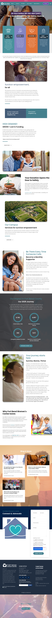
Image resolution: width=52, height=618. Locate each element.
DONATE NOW (7, 145)
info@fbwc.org (32, 113)
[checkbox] (39, 542)
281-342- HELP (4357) (12, 113)
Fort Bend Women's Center (9, 475)
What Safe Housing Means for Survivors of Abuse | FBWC (11, 492)
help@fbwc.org (11, 115)
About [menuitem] (12, 3)
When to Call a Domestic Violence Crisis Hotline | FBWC (37, 467)
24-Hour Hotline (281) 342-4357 (25, 572)
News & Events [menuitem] (36, 3)
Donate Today (25, 608)
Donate (45, 3)
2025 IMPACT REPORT (25, 345)
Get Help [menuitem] (22, 3)
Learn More (8, 239)
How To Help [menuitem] (29, 3)
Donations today (28, 192)
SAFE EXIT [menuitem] (26, 0)
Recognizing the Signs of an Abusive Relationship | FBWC (13, 467)
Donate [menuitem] (17, 3)
